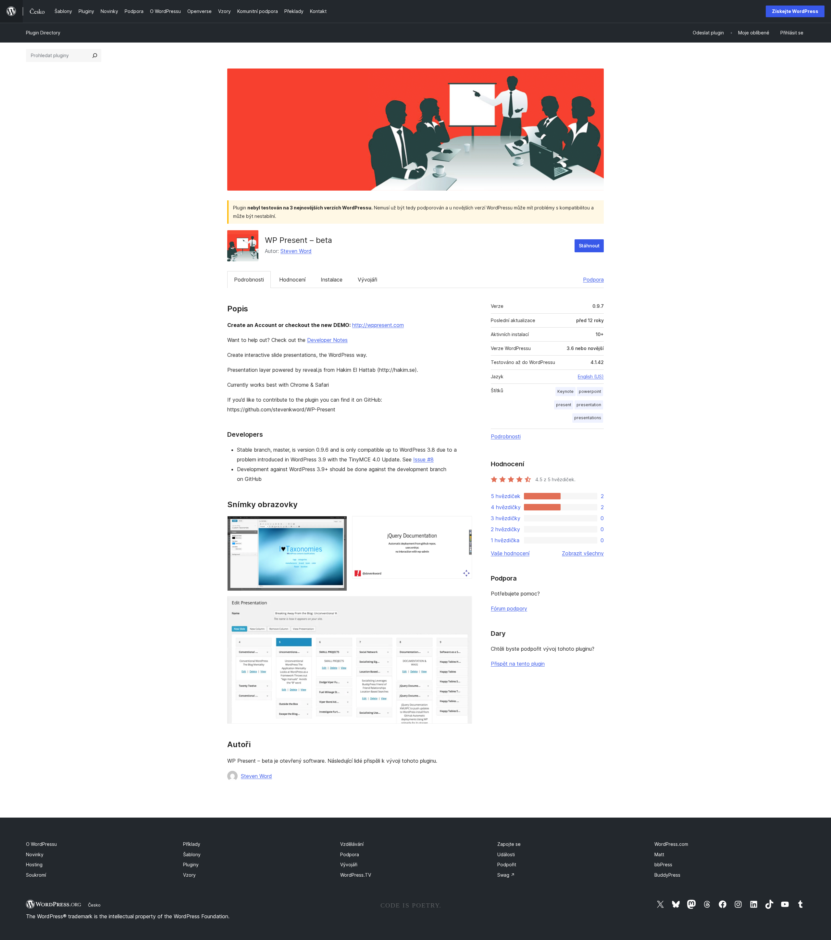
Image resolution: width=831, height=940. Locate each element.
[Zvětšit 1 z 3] (338, 524)
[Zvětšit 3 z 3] (463, 605)
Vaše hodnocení (510, 553)
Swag (506, 875)
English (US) (591, 376)
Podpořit (506, 864)
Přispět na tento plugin (518, 663)
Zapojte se (509, 844)
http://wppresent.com (378, 325)
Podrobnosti (249, 279)
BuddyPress (667, 875)
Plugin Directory (43, 32)
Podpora (593, 279)
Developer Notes (327, 340)
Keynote (565, 391)
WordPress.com (671, 844)
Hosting (34, 864)
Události (506, 854)
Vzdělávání (352, 844)
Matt (659, 854)
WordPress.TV (355, 875)
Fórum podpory (509, 608)
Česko (94, 905)
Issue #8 (423, 459)
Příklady (191, 844)
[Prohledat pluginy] (94, 55)
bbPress (663, 864)
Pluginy (191, 864)
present (563, 404)
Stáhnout (589, 245)
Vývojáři (367, 279)
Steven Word (296, 251)
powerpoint (590, 391)
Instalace (331, 279)
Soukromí (36, 875)
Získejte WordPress (795, 11)
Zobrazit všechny (583, 553)
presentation (589, 404)
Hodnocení (292, 279)
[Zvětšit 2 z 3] (463, 524)
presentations (587, 417)
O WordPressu (41, 844)
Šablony (192, 854)
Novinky (34, 854)
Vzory (189, 875)
